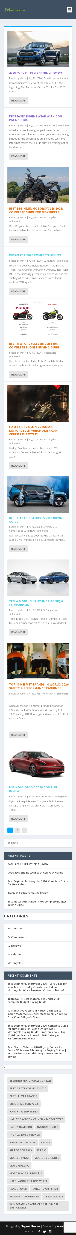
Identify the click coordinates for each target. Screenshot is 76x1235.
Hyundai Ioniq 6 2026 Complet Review (33, 789)
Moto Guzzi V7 (19, 1165)
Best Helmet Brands (23, 1096)
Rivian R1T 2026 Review (24, 1196)
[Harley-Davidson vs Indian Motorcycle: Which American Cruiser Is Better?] (38, 403)
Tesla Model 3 (53, 1196)
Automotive (49, 125)
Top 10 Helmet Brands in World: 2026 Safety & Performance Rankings (39, 686)
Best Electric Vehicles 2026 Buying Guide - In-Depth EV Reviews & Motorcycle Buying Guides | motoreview (36, 1050)
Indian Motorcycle (23, 1142)
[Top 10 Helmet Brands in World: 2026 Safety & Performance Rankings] (38, 661)
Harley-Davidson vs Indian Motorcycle (36, 1119)
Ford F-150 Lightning (24, 1111)
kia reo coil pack (21, 1150)
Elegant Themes (30, 1226)
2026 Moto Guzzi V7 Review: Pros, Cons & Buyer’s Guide (37, 1015)
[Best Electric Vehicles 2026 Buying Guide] (38, 494)
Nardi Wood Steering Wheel (28, 1181)
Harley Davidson (21, 1127)
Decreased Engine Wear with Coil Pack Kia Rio (36, 118)
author (23, 693)
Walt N (23, 78)
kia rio (41, 1150)
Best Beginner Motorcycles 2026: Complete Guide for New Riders (36, 210)
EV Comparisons (51, 610)
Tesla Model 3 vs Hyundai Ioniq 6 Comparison (36, 603)
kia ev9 (45, 1142)
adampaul (13, 998)
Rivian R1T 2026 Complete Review (35, 255)
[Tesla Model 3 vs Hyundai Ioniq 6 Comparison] (38, 577)
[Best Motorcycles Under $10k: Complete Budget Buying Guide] (38, 320)
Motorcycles (50, 217)
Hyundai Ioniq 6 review (25, 1134)
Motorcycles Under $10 (26, 1173)
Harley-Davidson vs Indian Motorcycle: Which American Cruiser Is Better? (33, 430)
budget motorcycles (24, 1103)
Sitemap (29, 1231)
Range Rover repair (45, 1188)
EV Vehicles (49, 78)
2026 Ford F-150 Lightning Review (35, 73)
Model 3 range (19, 1158)
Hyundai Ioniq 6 (47, 1127)
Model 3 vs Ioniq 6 (46, 1158)
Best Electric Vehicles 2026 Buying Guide (37, 520)
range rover (18, 1188)
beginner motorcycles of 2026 (30, 1080)
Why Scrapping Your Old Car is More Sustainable (34, 1206)
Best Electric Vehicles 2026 (28, 1088)
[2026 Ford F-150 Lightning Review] (38, 49)
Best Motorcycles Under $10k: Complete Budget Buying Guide (34, 345)
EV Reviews (49, 260)
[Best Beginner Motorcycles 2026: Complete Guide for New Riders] (38, 185)
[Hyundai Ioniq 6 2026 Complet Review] (38, 764)
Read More (18, 100)
